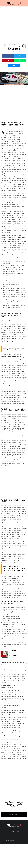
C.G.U (11, 836)
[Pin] (8, 60)
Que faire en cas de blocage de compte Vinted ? (14, 804)
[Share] (8, 56)
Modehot (6, 836)
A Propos (16, 836)
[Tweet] (20, 56)
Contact (22, 836)
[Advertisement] (14, 26)
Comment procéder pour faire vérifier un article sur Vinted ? (17, 654)
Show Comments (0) (13, 814)
